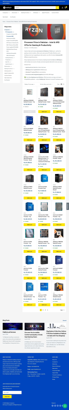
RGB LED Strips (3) (10, 55)
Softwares (35, 12)
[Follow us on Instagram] (60, 406)
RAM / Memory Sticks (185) (12, 45)
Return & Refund (56, 366)
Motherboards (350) (10, 38)
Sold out (29, 111)
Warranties (55, 368)
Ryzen (25, 155)
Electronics (14, 12)
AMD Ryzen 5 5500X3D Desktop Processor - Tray (29, 101)
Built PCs (7, 62)
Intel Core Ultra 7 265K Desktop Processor (43, 269)
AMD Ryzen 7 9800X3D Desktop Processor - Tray (43, 242)
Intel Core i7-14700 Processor (28, 269)
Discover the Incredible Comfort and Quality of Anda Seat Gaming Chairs (33, 335)
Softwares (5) (7, 70)
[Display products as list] (63, 84)
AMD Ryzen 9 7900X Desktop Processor (28, 187)
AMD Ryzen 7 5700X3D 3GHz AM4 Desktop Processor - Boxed (28, 158)
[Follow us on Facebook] (53, 406)
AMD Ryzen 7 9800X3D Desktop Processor (58, 242)
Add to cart (44, 111)
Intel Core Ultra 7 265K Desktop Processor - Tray (43, 215)
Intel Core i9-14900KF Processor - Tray (58, 215)
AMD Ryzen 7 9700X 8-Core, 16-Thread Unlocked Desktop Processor (58, 102)
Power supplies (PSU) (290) (12, 47)
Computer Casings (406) (11, 34)
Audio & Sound (8, 64)
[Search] (57, 7)
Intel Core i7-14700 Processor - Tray (28, 215)
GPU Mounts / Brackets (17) (12, 42)
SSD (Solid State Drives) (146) (11, 50)
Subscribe (7, 396)
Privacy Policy (55, 377)
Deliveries (54, 364)
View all (65, 320)
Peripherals (8, 59)
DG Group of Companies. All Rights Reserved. (12, 404)
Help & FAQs (55, 372)
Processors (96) (9, 36)
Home (4, 21)
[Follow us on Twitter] (55, 406)
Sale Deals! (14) (8, 77)
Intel (25, 126)
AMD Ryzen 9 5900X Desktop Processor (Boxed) (57, 188)
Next (62, 310)
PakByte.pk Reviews (9, 332)
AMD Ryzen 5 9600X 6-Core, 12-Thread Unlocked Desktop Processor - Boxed (59, 130)
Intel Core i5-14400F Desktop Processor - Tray (29, 295)
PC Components (9, 32)
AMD (24, 98)
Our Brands (12, 17)
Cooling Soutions (9, 57)
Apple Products (45, 12)
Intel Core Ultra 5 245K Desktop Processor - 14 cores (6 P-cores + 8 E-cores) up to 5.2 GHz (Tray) (44, 159)
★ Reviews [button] (67, 206)
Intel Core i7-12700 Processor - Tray (28, 242)
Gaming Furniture (25, 12)
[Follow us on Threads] (58, 406)
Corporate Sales (56, 370)
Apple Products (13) (9, 73)
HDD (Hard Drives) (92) (11, 53)
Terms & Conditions (57, 375)
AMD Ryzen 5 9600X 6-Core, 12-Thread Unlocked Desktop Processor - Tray (44, 130)
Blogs (53, 379)
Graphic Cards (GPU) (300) (12, 40)
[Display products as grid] (61, 84)
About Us (54, 359)
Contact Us (55, 361)
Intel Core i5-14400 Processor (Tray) (42, 187)
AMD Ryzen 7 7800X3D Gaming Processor (58, 295)
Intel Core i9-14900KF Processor (58, 269)
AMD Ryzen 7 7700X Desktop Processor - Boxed (44, 101)
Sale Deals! (5, 17)
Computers (5, 12)
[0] (65, 7)
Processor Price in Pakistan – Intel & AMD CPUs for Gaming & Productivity (22, 21)
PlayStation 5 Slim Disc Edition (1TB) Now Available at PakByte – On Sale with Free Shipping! (56, 333)
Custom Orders (55, 12)
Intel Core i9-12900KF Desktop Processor (28, 129)
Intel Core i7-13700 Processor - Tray (42, 295)
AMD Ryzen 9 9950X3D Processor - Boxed (58, 157)
